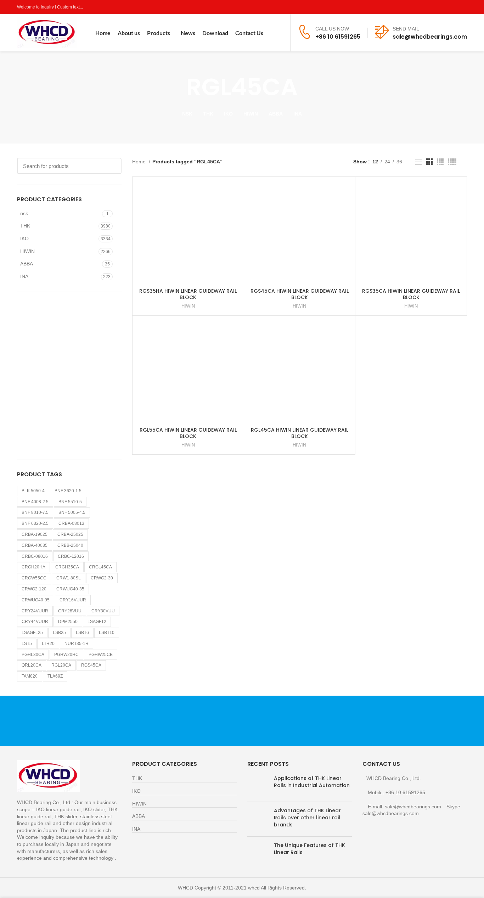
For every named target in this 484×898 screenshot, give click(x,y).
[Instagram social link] (447, 7)
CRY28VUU (69, 610)
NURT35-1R (76, 643)
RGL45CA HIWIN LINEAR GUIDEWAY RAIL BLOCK (299, 433)
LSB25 (59, 632)
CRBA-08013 (71, 523)
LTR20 (48, 643)
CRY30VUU (103, 610)
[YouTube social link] (455, 7)
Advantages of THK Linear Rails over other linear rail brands (307, 817)
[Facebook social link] (430, 7)
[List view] (418, 162)
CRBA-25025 (70, 534)
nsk (24, 213)
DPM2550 (68, 621)
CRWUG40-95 (36, 599)
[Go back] (177, 87)
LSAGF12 (97, 621)
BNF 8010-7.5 (35, 512)
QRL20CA (31, 665)
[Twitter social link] (438, 7)
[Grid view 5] (452, 161)
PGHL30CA (33, 654)
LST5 (27, 643)
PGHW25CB (101, 654)
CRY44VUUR (35, 621)
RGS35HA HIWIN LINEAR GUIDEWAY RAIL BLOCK (188, 294)
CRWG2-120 (34, 588)
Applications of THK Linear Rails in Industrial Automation (312, 782)
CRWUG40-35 (70, 588)
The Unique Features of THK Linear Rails (309, 849)
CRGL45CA (100, 567)
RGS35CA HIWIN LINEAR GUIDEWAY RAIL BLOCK (411, 294)
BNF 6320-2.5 (35, 523)
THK (25, 226)
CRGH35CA (67, 567)
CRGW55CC (34, 578)
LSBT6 (82, 632)
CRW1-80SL (68, 578)
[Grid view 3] (429, 161)
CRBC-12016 (71, 556)
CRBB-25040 (70, 545)
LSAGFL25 (32, 632)
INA (24, 276)
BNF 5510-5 (70, 501)
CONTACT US (392, 720)
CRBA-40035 (34, 545)
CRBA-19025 (34, 534)
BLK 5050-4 (33, 490)
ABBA (26, 263)
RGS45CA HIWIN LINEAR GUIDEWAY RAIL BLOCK (300, 294)
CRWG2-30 (102, 578)
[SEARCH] (112, 166)
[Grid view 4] (440, 161)
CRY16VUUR (73, 599)
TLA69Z (55, 676)
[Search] (280, 33)
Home (139, 161)
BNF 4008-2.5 (35, 501)
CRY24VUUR (35, 610)
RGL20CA (61, 665)
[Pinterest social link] (463, 7)
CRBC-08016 (35, 556)
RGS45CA (91, 665)
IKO (24, 238)
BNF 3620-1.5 (68, 490)
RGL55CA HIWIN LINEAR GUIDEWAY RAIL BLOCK (188, 433)
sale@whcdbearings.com (430, 37)
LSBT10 (106, 632)
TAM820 (30, 676)
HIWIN (27, 251)
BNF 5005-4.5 (71, 512)
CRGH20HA (33, 567)
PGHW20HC (66, 654)
